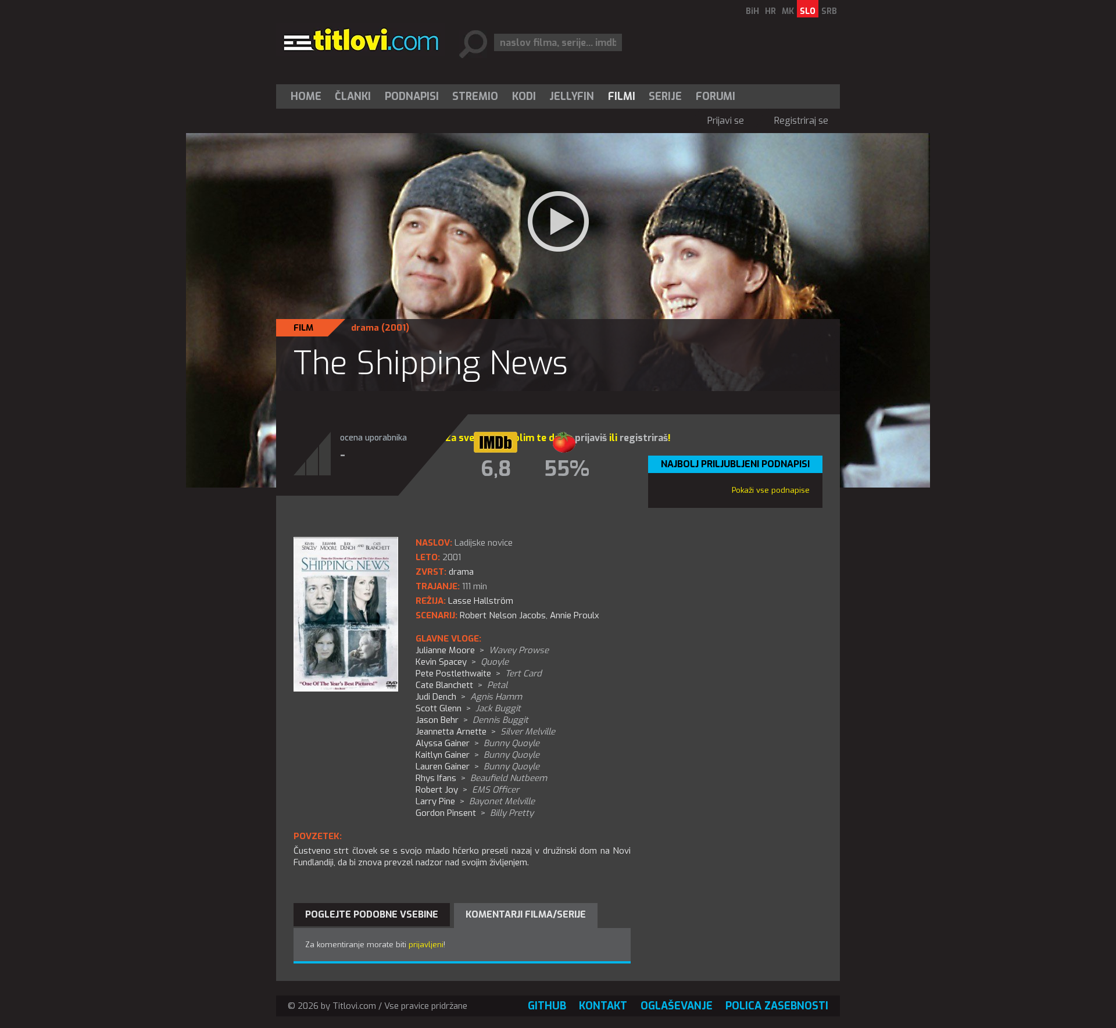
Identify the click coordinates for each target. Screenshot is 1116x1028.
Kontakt (603, 1006)
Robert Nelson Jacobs (503, 615)
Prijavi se (725, 120)
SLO (807, 11)
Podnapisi (412, 96)
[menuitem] (309, 96)
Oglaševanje (677, 1006)
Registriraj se (801, 120)
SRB (829, 11)
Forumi (715, 96)
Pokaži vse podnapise (771, 490)
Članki (353, 96)
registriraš (644, 438)
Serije (665, 96)
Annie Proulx (574, 615)
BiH (752, 11)
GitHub (547, 1006)
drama (365, 328)
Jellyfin (571, 96)
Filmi (621, 96)
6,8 (496, 469)
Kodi (524, 96)
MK (788, 11)
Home (306, 96)
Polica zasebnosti (776, 1006)
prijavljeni (426, 945)
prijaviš (591, 438)
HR (770, 11)
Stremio (475, 96)
